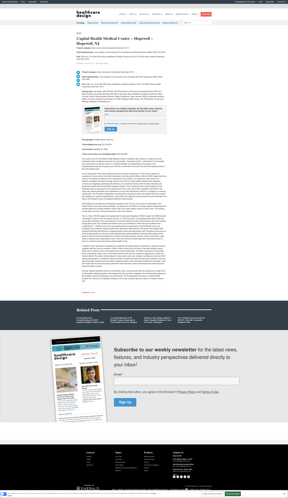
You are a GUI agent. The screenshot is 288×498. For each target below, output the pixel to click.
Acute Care (118, 456)
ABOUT (114, 489)
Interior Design (119, 465)
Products (156, 14)
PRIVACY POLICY (205, 489)
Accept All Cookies (233, 494)
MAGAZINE (32, 2)
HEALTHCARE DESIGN (10, 2)
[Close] (284, 493)
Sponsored (89, 465)
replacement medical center (149, 23)
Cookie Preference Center (212, 494)
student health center (128, 23)
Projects (143, 14)
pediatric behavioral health (172, 23)
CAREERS (121, 489)
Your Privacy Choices (177, 489)
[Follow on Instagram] (177, 476)
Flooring (146, 462)
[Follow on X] (185, 476)
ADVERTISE (44, 2)
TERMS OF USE (194, 489)
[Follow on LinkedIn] (174, 476)
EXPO (23, 2)
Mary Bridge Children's (109, 23)
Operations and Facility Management (126, 468)
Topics (132, 14)
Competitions (181, 14)
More (194, 14)
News (78, 33)
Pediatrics (118, 470)
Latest (121, 14)
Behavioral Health (120, 462)
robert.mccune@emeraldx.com (182, 471)
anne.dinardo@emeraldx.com (181, 461)
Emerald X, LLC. (195, 486)
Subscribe (206, 14)
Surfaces (146, 468)
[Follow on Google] (188, 476)
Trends (88, 462)
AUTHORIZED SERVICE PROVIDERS (135, 489)
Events (168, 14)
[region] (144, 494)
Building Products (149, 459)
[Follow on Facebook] (181, 476)
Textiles (146, 470)
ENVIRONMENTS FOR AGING (245, 2)
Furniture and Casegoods (151, 465)
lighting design (92, 23)
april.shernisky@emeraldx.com (182, 466)
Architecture (118, 459)
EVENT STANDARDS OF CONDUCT (157, 489)
